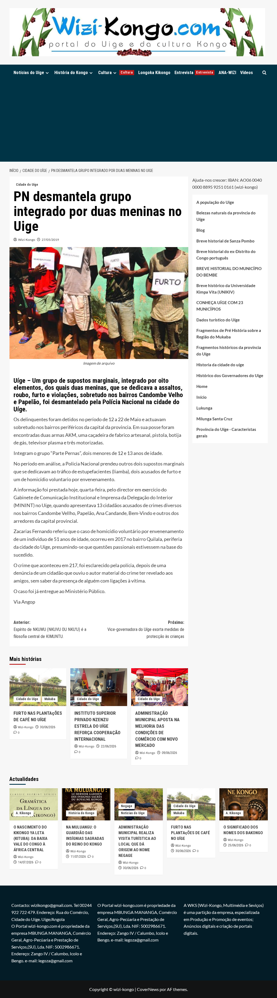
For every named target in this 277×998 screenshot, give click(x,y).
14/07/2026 (25, 862)
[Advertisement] (138, 121)
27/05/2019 (50, 240)
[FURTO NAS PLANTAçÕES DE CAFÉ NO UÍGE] (37, 687)
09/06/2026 (169, 753)
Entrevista (193, 72)
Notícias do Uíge (29, 72)
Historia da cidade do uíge (220, 364)
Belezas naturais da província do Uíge (226, 216)
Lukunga (204, 407)
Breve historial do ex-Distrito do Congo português (226, 254)
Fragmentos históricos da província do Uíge (228, 350)
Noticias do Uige (133, 813)
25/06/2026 (235, 845)
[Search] (264, 72)
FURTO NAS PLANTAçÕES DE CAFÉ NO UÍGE (190, 833)
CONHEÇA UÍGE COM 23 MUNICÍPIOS (219, 305)
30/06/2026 (47, 727)
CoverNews (148, 989)
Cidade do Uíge (27, 185)
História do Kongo (71, 72)
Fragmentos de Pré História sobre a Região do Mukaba (228, 333)
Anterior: (50, 629)
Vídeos (246, 72)
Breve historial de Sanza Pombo (225, 240)
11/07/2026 (78, 857)
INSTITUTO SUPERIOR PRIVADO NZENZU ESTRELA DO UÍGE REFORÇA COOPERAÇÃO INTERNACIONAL (97, 725)
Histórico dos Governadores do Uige (229, 375)
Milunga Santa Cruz (214, 418)
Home (201, 386)
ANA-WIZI (227, 72)
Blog (200, 230)
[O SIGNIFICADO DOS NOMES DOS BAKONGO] (243, 804)
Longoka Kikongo (154, 72)
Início (201, 397)
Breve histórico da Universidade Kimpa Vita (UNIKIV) (225, 288)
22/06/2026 (108, 746)
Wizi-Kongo (26, 240)
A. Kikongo (23, 813)
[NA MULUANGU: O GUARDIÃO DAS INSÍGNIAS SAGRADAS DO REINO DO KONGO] (86, 804)
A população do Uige (215, 202)
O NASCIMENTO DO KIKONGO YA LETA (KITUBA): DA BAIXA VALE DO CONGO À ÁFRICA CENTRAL (30, 838)
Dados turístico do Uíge (218, 319)
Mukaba (49, 699)
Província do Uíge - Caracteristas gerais (226, 432)
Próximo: (145, 629)
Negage (126, 806)
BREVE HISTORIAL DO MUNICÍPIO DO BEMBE (229, 271)
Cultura (115, 72)
